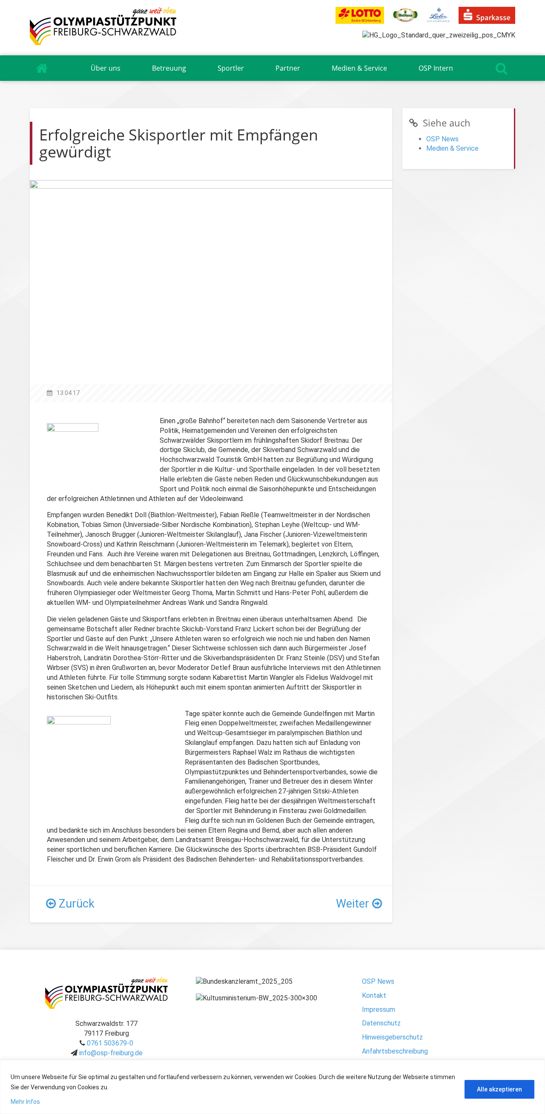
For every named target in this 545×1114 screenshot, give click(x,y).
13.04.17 (68, 393)
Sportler (231, 68)
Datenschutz (381, 1023)
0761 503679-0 (110, 1043)
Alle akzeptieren (499, 1089)
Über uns (105, 68)
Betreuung (169, 68)
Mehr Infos (25, 1101)
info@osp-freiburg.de (111, 1053)
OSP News (442, 139)
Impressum (378, 1009)
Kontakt (374, 995)
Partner (287, 68)
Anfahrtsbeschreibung (395, 1051)
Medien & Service (359, 68)
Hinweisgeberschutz (392, 1037)
